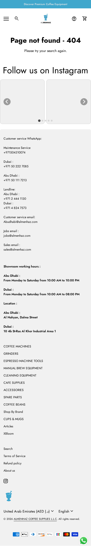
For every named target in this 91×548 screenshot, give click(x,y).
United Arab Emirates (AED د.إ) (29, 511)
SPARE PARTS (13, 397)
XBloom (9, 433)
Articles (8, 426)
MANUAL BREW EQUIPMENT (23, 368)
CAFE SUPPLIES (14, 382)
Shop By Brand (13, 412)
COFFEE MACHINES (17, 346)
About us (9, 470)
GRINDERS (11, 353)
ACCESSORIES (14, 390)
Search (8, 449)
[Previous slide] (7, 101)
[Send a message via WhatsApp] (83, 540)
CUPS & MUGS (14, 419)
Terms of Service (14, 456)
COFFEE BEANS (14, 404)
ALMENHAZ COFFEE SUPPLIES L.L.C (35, 519)
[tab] (39, 120)
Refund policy (12, 463)
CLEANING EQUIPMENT (20, 375)
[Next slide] (83, 101)
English (66, 511)
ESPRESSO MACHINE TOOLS (23, 361)
